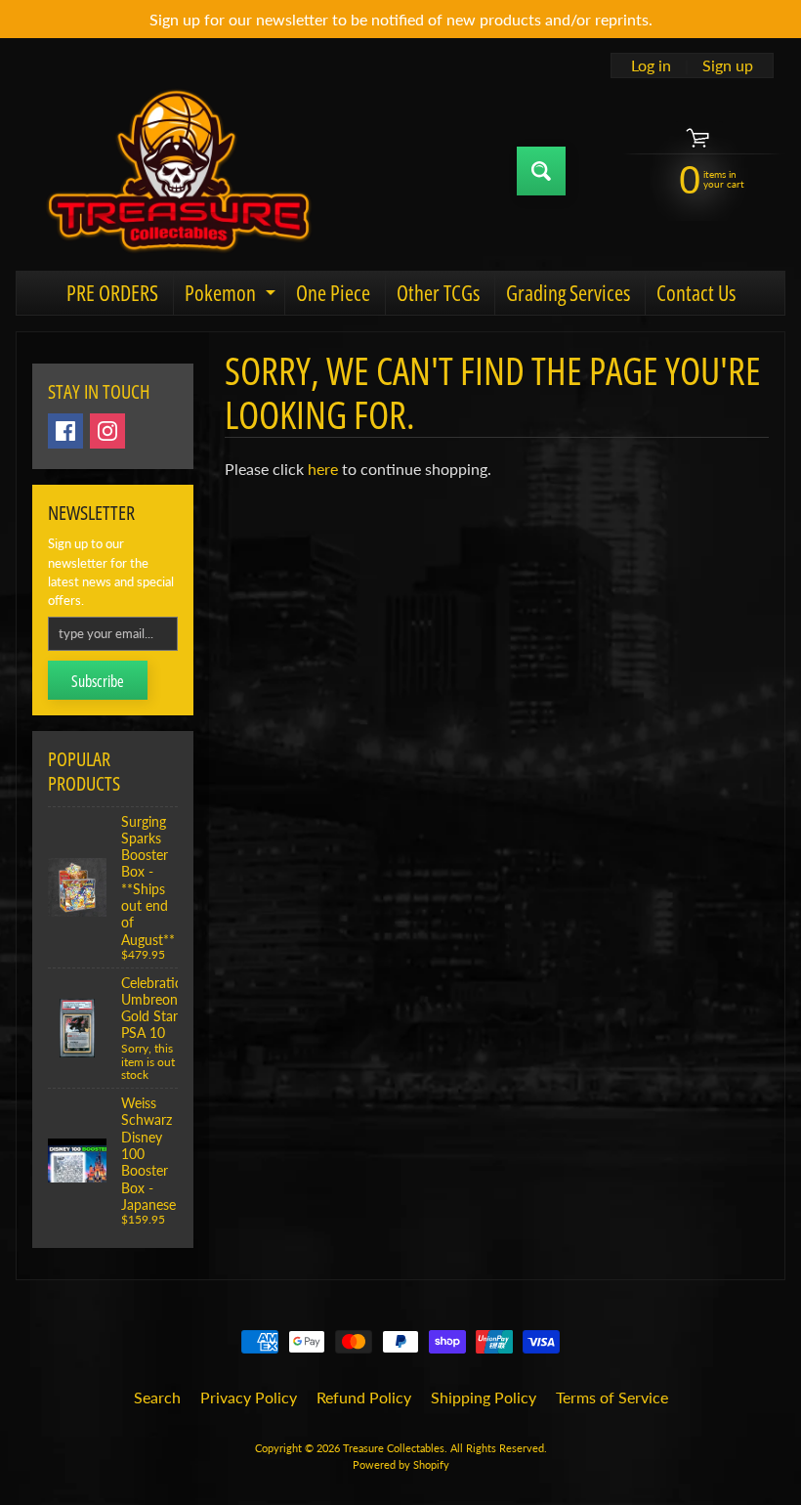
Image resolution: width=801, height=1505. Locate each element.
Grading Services (568, 292)
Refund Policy (363, 1397)
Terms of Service (612, 1397)
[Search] (541, 171)
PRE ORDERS (112, 292)
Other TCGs (438, 292)
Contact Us (696, 292)
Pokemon (232, 296)
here (323, 468)
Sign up (727, 65)
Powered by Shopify (401, 1464)
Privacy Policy (248, 1397)
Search (157, 1397)
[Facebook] (65, 431)
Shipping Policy (483, 1397)
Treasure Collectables (393, 1447)
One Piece (333, 292)
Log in (651, 65)
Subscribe (97, 681)
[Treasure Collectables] (177, 170)
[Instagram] (107, 431)
